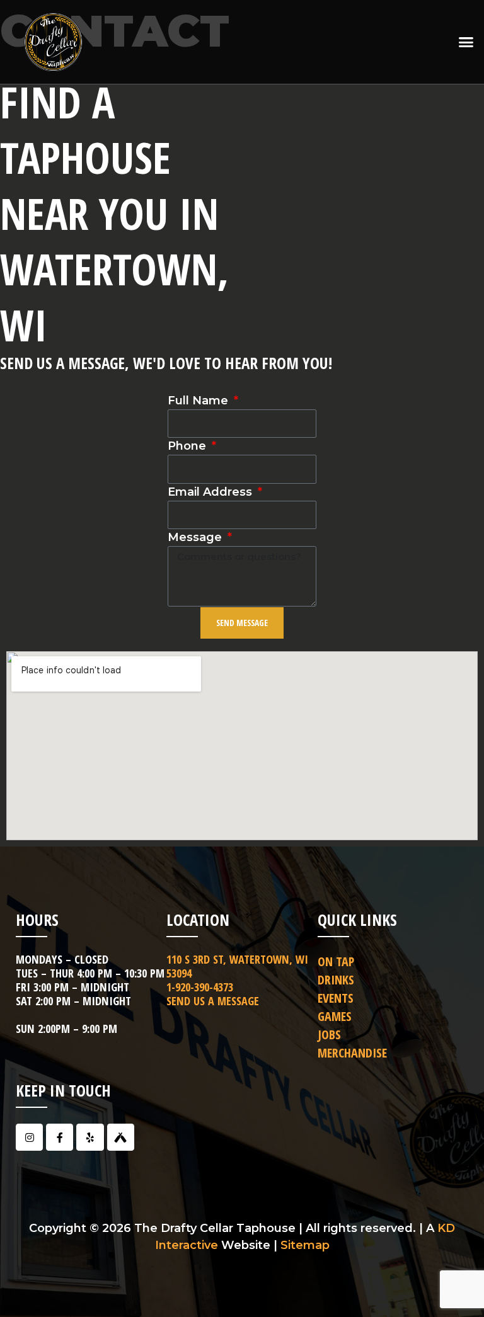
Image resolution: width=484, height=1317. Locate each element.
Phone (188, 446)
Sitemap (305, 1245)
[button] (466, 42)
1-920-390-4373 (199, 987)
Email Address (211, 492)
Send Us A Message (212, 1000)
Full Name (199, 401)
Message (196, 537)
